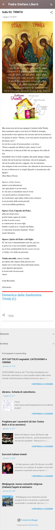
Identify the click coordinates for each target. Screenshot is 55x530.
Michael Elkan (34, 525)
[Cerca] (51, 5)
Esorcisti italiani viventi (14, 454)
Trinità (10, 316)
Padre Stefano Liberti (23, 4)
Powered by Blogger (29, 520)
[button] (51, 13)
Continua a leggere (42, 384)
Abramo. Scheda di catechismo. (19, 392)
